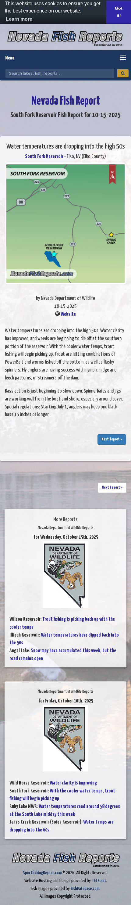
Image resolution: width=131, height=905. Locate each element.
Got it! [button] (118, 12)
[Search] (123, 73)
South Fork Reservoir (44, 156)
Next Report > (111, 439)
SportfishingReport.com (42, 873)
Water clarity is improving (73, 783)
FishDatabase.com (85, 888)
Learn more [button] (19, 19)
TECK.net (99, 880)
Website (68, 314)
